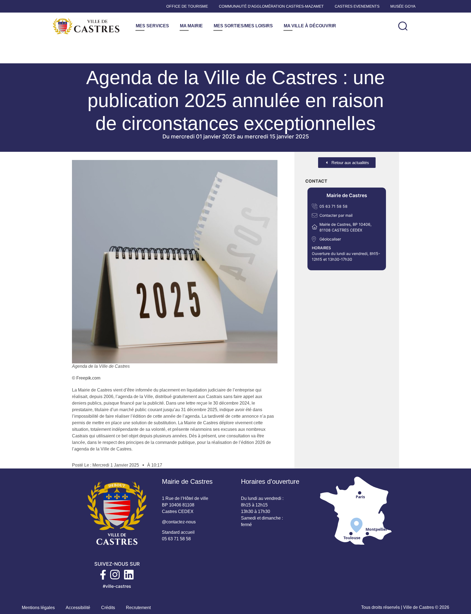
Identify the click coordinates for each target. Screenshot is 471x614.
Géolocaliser (330, 239)
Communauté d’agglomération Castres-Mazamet (271, 6)
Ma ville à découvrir (310, 25)
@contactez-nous (179, 522)
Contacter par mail (335, 215)
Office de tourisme (187, 6)
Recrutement (138, 607)
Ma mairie (191, 25)
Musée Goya (402, 6)
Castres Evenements (357, 6)
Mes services (152, 25)
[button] (402, 26)
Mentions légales (38, 607)
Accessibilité (78, 607)
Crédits (108, 607)
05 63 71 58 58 (333, 206)
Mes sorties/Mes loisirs (243, 25)
